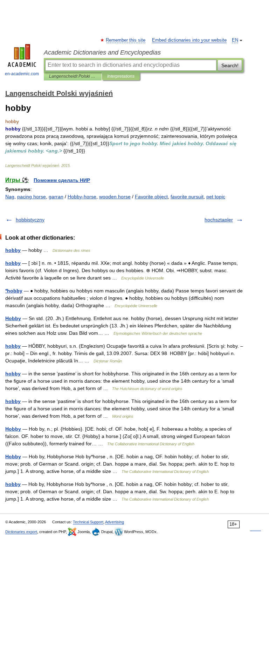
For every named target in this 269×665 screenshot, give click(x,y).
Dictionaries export (21, 532)
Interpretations (120, 76)
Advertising (114, 522)
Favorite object (151, 196)
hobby (13, 250)
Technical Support (88, 522)
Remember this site (125, 40)
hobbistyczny (30, 219)
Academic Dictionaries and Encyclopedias (102, 52)
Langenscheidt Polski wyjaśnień (72, 76)
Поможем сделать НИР (62, 180)
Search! (230, 65)
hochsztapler (219, 219)
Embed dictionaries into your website (189, 40)
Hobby (13, 318)
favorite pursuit (187, 196)
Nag (9, 196)
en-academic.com (22, 73)
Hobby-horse (82, 196)
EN (235, 40)
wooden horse (115, 196)
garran (56, 196)
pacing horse (31, 196)
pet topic (215, 196)
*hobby (13, 290)
